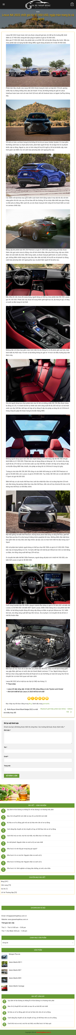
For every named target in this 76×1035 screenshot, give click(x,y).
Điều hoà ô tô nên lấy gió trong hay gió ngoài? (22, 849)
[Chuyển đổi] (72, 943)
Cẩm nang (4, 885)
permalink (46, 704)
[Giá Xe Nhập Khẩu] (38, 4)
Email (6, 756)
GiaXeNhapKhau (48, 26)
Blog (38, 12)
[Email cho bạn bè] (39, 698)
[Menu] (3, 4)
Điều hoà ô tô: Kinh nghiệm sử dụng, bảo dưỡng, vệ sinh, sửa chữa (28, 868)
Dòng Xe (5, 943)
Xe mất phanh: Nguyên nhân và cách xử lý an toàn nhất (25, 842)
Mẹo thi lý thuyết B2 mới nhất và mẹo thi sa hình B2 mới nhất (27, 816)
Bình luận (7, 730)
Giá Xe (3, 889)
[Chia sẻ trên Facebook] (32, 698)
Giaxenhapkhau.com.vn (43, 1032)
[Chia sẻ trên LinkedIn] (47, 698)
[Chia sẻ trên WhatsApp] (29, 698)
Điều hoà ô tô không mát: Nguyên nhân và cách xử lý (24, 862)
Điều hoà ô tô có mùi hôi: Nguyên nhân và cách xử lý (24, 855)
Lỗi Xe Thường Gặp (7, 892)
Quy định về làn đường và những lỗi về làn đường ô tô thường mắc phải (30, 809)
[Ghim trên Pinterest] (43, 698)
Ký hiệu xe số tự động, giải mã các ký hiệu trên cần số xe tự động (28, 822)
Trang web (7, 766)
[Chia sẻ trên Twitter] (36, 698)
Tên (5, 747)
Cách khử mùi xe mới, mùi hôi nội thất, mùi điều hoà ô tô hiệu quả (28, 836)
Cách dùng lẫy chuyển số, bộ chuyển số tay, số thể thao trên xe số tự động (31, 829)
